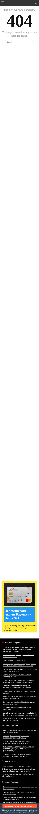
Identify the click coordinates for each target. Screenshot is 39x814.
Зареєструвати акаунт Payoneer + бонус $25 (20, 806)
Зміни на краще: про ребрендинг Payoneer (17, 766)
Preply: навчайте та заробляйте (14, 660)
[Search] (35, 3)
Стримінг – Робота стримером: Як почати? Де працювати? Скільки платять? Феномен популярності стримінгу (19, 649)
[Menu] (2, 3)
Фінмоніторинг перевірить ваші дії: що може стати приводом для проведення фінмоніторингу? (18, 749)
